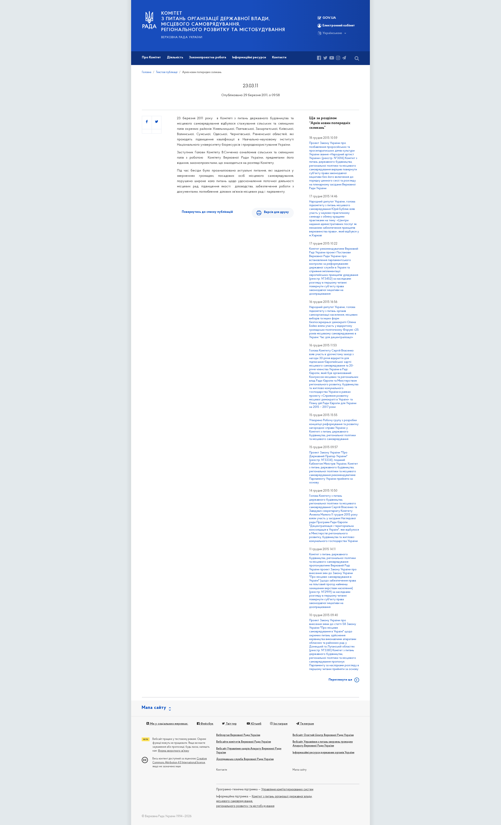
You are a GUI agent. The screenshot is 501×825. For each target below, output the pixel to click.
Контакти (221, 769)
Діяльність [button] (175, 57)
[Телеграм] (344, 58)
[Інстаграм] (338, 58)
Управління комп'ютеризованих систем (287, 789)
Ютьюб (255, 723)
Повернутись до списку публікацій (207, 212)
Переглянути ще (340, 679)
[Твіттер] (325, 58)
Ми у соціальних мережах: (168, 723)
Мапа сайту (299, 769)
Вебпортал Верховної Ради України (238, 735)
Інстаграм (280, 723)
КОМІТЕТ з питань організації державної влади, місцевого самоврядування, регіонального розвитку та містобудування (223, 21)
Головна (146, 72)
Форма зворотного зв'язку (173, 750)
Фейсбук (207, 723)
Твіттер (231, 723)
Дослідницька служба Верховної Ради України (245, 759)
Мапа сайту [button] (154, 707)
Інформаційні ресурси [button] (249, 57)
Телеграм (306, 723)
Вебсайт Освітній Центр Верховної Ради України (323, 735)
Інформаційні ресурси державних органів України (323, 752)
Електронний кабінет (339, 25)
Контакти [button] (279, 57)
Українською (332, 33)
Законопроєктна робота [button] (207, 57)
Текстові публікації (167, 72)
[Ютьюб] (331, 58)
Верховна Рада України (181, 37)
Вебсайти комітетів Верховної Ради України (243, 741)
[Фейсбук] (319, 58)
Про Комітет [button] (151, 57)
